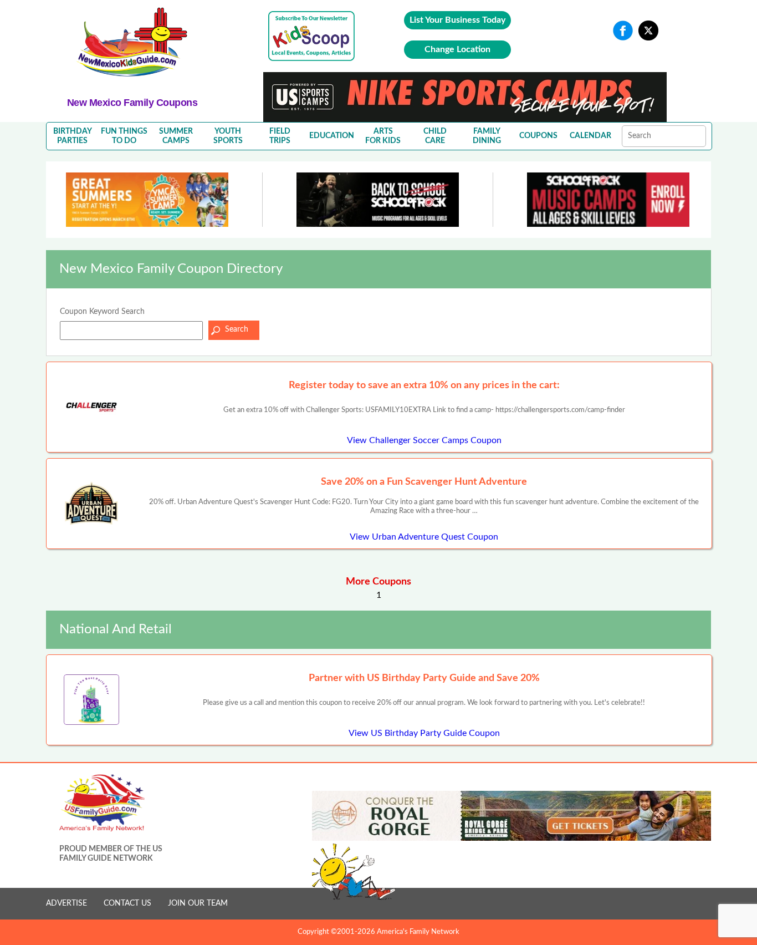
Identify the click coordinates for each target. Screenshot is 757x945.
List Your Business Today (457, 20)
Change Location (457, 49)
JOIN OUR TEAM (198, 903)
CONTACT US (127, 903)
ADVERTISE (66, 903)
